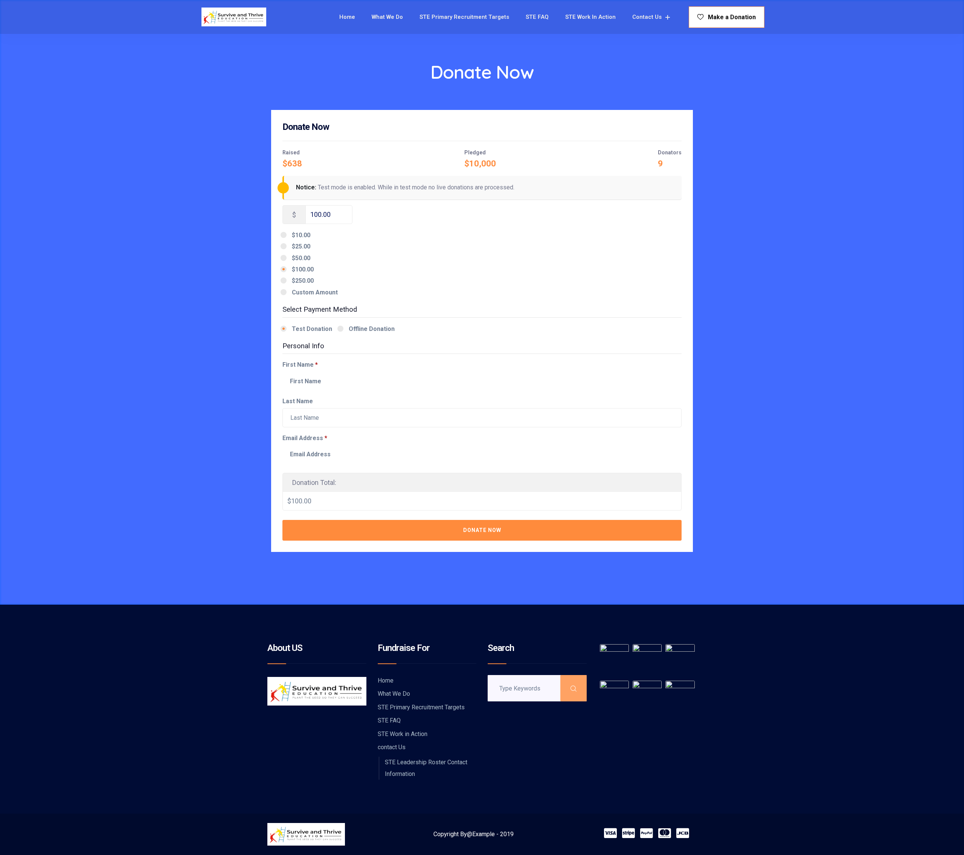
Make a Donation (729, 17)
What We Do (387, 17)
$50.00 (301, 258)
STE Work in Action (590, 17)
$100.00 (303, 269)
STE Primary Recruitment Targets (464, 17)
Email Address (304, 438)
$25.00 (301, 246)
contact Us (647, 17)
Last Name (298, 401)
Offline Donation (372, 328)
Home (347, 17)
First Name (300, 364)
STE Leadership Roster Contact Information (426, 768)
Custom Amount (315, 292)
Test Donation (312, 328)
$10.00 (301, 235)
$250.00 (303, 280)
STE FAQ (537, 17)
